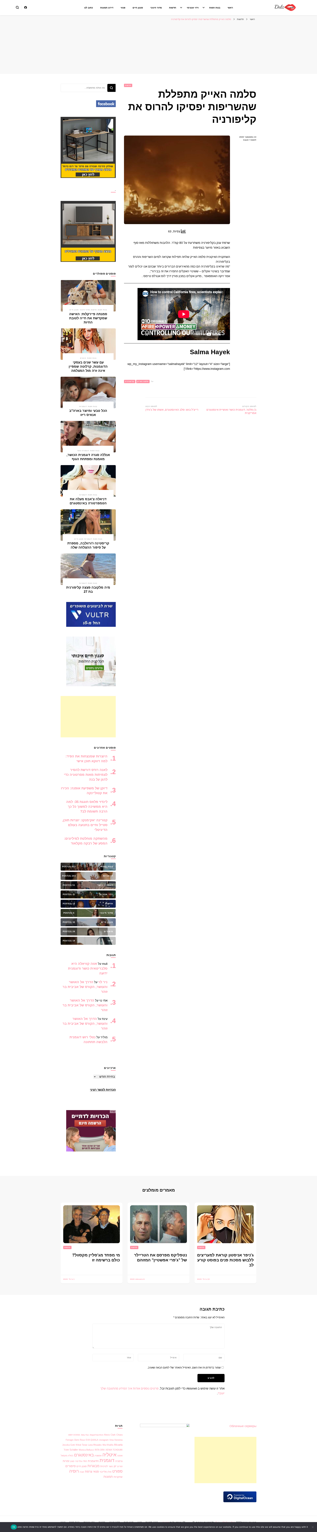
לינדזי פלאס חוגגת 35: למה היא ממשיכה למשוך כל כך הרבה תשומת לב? (86, 806)
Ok (13, 1527)
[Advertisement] (158, 47)
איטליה (109, 1454)
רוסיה (74, 1471)
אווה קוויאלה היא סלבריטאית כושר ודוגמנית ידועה (87, 968)
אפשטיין (98, 1455)
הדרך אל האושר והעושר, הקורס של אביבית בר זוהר (85, 986)
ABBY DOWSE (74, 1435)
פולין (109, 1472)
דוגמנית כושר (83, 451)
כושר (111, 1466)
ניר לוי (102, 982)
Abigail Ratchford (96, 1435)
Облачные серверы (242, 1426)
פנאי (123, 7)
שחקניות (118, 1477)
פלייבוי (103, 1471)
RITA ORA (100, 1450)
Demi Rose (79, 1440)
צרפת (88, 1471)
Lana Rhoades (95, 1445)
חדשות (172, 7)
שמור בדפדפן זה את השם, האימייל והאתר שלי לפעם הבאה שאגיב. (184, 1367)
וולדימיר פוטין (76, 1461)
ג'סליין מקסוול (67, 1455)
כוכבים (83, 358)
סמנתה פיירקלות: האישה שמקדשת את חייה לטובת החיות (88, 318)
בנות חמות (214, 7)
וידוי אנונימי (193, 7)
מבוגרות (93, 1466)
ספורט (117, 1471)
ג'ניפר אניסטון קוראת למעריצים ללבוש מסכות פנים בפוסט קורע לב (225, 1260)
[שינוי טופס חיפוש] (17, 7)
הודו (85, 1461)
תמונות (108, 1476)
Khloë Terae (81, 1445)
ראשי (230, 7)
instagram (104, 1440)
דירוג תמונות (106, 7)
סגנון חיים (138, 7)
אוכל (66, 1449)
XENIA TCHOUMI (114, 1450)
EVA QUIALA (92, 1440)
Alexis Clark (110, 1435)
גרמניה (119, 1461)
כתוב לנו (88, 7)
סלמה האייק (142, 381)
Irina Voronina (116, 1440)
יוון (115, 1466)
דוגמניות (83, 406)
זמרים (120, 1466)
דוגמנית (107, 1460)
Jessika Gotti (68, 1445)
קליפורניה (129, 381)
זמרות (66, 1461)
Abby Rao (85, 1435)
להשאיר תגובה (245, 140)
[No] (313, 1527)
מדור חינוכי (156, 7)
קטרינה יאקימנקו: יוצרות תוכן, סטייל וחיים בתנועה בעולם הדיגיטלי (84, 825)
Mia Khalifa (108, 1445)
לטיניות (104, 1466)
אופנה (120, 1455)
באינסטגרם (84, 1455)
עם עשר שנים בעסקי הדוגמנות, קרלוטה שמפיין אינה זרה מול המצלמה (88, 366)
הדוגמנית (93, 1461)
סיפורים (70, 1466)
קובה (82, 1472)
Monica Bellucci (86, 1450)
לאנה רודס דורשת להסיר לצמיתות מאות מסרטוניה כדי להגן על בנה (85, 774)
